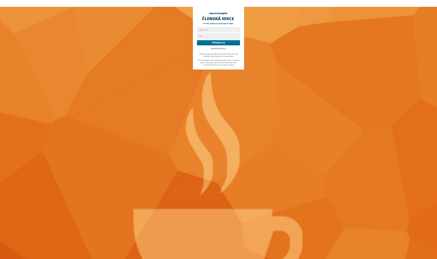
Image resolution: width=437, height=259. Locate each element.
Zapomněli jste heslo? (218, 48)
